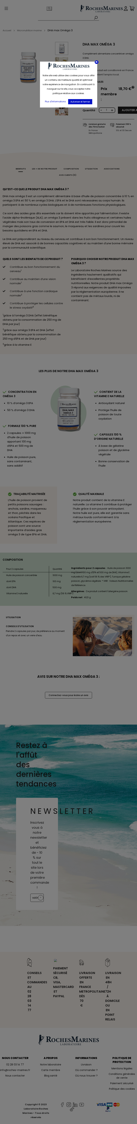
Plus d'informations (55, 101)
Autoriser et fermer (80, 101)
